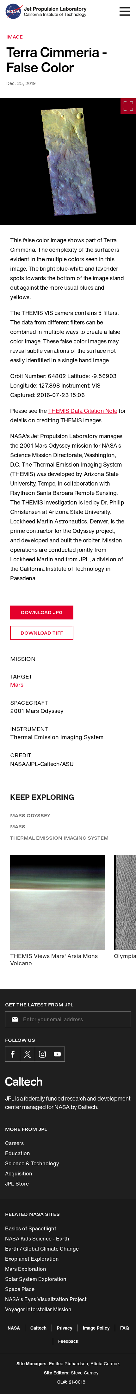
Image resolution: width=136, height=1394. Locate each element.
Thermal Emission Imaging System (59, 838)
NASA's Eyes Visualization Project (46, 1299)
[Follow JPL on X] (27, 1054)
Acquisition (18, 1173)
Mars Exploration (25, 1269)
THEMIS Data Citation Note (82, 411)
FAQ (124, 1328)
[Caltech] (23, 1081)
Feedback (68, 1341)
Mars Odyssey (30, 815)
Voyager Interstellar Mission (38, 1309)
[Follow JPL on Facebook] (12, 1054)
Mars (16, 684)
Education (17, 1153)
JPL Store (17, 1183)
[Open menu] (124, 11)
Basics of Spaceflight (30, 1228)
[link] (68, 161)
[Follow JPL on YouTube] (57, 1054)
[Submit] (13, 1019)
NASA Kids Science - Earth (37, 1238)
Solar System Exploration (35, 1279)
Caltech (38, 1328)
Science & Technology (32, 1163)
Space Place (19, 1289)
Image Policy (96, 1328)
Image (14, 36)
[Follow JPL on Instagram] (42, 1054)
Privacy (64, 1328)
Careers (14, 1143)
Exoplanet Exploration (32, 1259)
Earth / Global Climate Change (42, 1248)
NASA (14, 1328)
